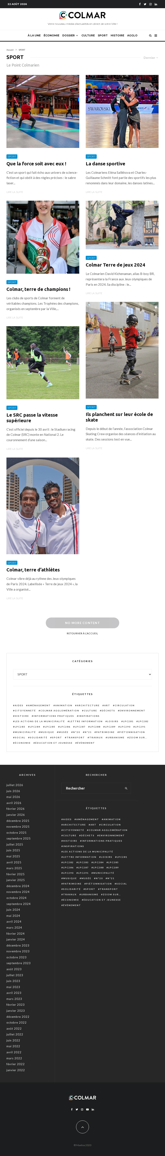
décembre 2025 (17, 820)
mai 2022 (13, 1046)
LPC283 (20, 726)
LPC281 (128, 721)
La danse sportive (105, 163)
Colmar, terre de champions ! (38, 289)
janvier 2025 (15, 880)
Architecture (88, 705)
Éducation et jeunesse (54, 743)
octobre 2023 (16, 957)
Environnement (132, 710)
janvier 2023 (15, 1010)
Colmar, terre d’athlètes (33, 569)
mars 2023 (14, 999)
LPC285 (50, 726)
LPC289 (110, 726)
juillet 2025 (14, 844)
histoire (22, 716)
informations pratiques (54, 716)
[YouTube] (87, 1109)
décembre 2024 (17, 886)
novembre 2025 (18, 826)
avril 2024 (13, 921)
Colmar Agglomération (59, 710)
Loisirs (113, 721)
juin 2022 (13, 1040)
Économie (23, 743)
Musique (47, 732)
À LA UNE (34, 35)
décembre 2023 (17, 945)
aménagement (39, 705)
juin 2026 (13, 791)
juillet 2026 (14, 785)
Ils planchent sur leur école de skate (119, 416)
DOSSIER (68, 35)
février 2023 (15, 1004)
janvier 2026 (15, 814)
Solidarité (38, 737)
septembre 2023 (18, 963)
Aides (19, 705)
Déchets (108, 710)
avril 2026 (13, 803)
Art (107, 705)
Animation (63, 705)
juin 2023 (13, 981)
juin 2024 (13, 909)
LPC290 (125, 726)
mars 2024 (14, 927)
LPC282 (143, 721)
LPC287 (80, 726)
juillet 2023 (14, 975)
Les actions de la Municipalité (40, 721)
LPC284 (35, 726)
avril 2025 (13, 862)
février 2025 (15, 874)
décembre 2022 (17, 1016)
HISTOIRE (117, 35)
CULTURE (88, 35)
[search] (126, 788)
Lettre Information (86, 721)
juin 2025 (13, 850)
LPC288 (95, 726)
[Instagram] (150, 4)
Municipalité (25, 732)
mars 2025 (14, 868)
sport (57, 737)
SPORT (103, 35)
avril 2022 (13, 1052)
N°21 (88, 732)
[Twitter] (145, 4)
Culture (90, 710)
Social (20, 737)
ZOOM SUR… (138, 737)
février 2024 (15, 933)
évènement (86, 743)
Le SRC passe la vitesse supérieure (32, 417)
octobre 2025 (16, 832)
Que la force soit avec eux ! (36, 163)
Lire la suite (14, 192)
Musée (64, 732)
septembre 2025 (18, 838)
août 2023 (14, 969)
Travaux (96, 737)
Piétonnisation (132, 732)
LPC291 (140, 726)
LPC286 (65, 726)
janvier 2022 (15, 1070)
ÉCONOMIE (51, 35)
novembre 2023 (18, 951)
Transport (76, 737)
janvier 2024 (15, 939)
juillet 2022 (14, 1034)
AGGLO (132, 35)
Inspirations (89, 716)
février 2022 (15, 1064)
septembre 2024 (18, 904)
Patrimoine (105, 732)
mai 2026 (13, 797)
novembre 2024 (18, 892)
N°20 (76, 732)
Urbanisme (116, 737)
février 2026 (15, 808)
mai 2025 (13, 856)
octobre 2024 (16, 898)
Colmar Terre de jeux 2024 (115, 264)
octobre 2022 (16, 1022)
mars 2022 (14, 1058)
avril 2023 (13, 993)
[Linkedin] (156, 4)
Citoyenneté (25, 710)
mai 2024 (13, 915)
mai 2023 (13, 987)
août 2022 (14, 1028)
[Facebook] (140, 4)
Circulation (125, 705)
